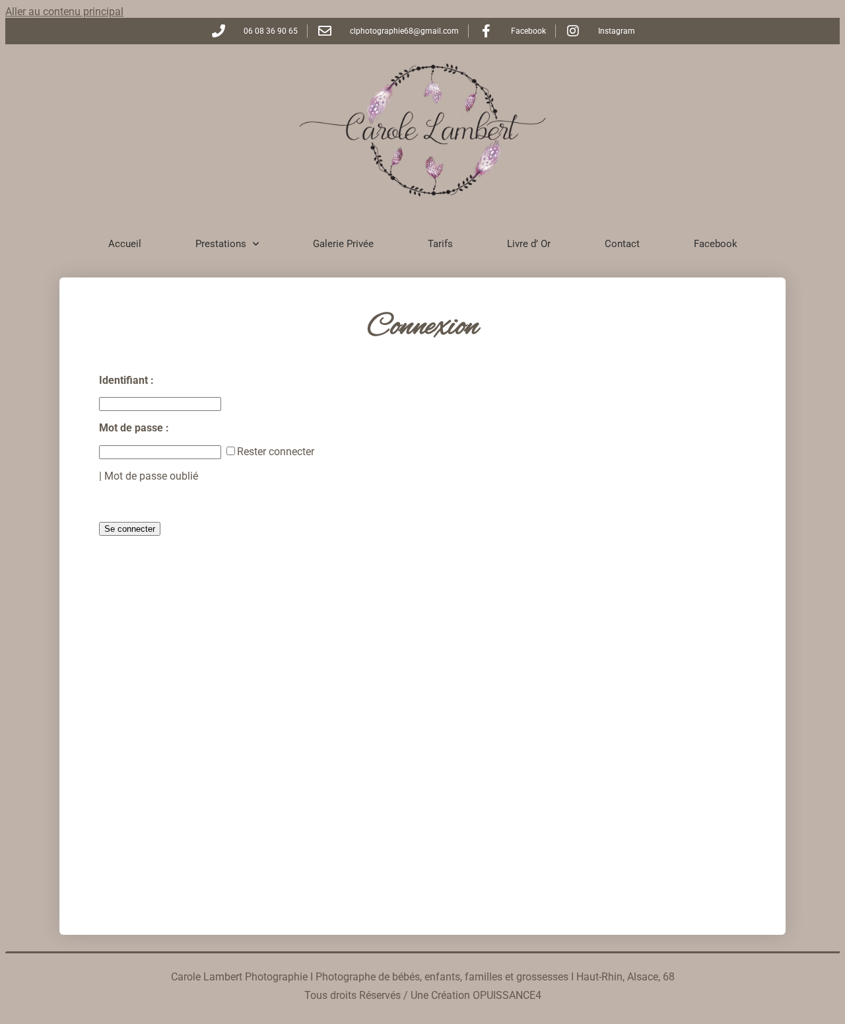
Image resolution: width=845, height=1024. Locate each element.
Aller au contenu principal (64, 11)
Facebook (715, 244)
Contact (622, 244)
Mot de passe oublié (151, 476)
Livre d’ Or (529, 244)
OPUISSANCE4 (507, 995)
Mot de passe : (135, 427)
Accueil (124, 244)
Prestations (220, 244)
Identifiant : (127, 380)
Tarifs (440, 244)
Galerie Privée (343, 244)
